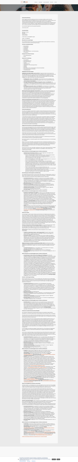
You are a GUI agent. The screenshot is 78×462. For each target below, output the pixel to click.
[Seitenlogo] (24, 2)
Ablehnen (58, 459)
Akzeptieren (54, 459)
